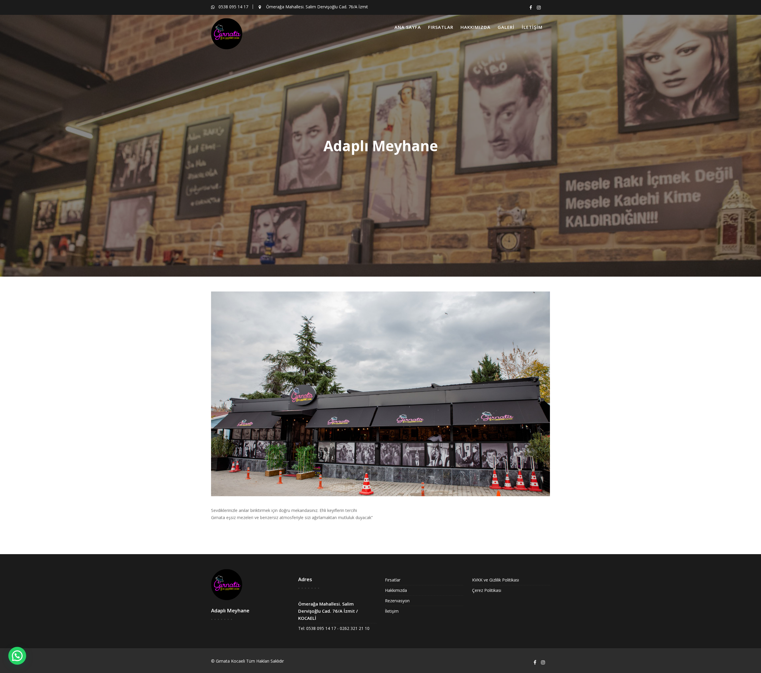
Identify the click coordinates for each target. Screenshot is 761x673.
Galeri (506, 27)
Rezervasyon (397, 600)
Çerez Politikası (486, 590)
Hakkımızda (475, 27)
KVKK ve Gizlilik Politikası (495, 580)
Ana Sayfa (407, 27)
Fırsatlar (440, 27)
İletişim (532, 27)
